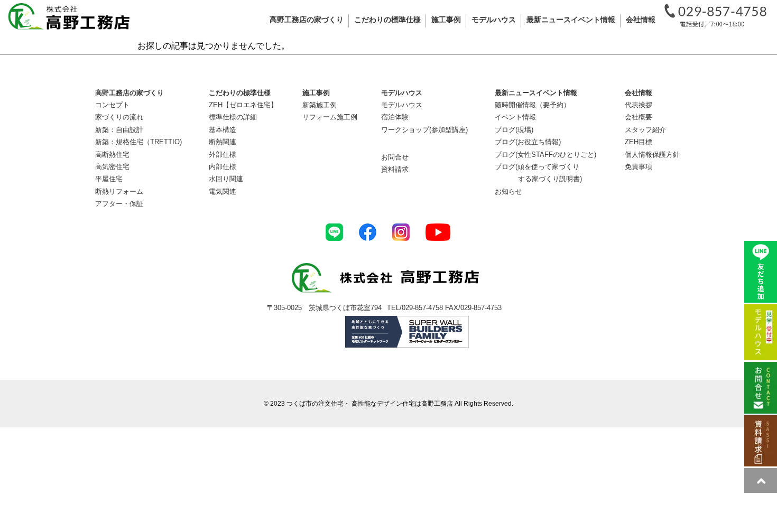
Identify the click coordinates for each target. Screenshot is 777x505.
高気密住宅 (112, 167)
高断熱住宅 (112, 154)
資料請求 (395, 169)
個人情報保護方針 (652, 154)
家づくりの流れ (119, 117)
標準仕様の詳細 (233, 117)
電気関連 (222, 191)
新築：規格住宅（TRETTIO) (138, 142)
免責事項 (638, 167)
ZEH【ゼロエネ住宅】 (243, 105)
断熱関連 (222, 142)
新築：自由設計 (119, 130)
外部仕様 (222, 154)
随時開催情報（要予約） (532, 105)
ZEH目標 (638, 142)
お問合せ (395, 157)
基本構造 (222, 130)
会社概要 (638, 117)
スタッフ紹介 (645, 130)
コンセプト (112, 105)
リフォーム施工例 (329, 117)
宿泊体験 (395, 117)
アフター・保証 (119, 204)
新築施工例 (319, 105)
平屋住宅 (109, 179)
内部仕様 (222, 167)
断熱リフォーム (119, 191)
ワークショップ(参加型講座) (424, 130)
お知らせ (508, 191)
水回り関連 (226, 179)
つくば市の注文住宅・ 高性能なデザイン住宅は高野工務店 (369, 403)
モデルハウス (401, 105)
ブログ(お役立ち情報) (528, 142)
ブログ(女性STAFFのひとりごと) (545, 154)
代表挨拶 (638, 105)
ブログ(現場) (514, 130)
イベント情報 (515, 117)
